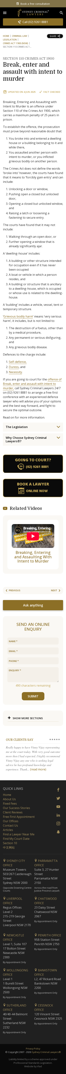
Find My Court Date (16, 839)
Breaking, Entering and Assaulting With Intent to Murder (33, 557)
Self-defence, (18, 362)
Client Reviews (13, 812)
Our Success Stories (16, 808)
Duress (14, 367)
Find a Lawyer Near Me (18, 834)
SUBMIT (33, 696)
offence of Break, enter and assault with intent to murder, (32, 383)
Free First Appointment (19, 817)
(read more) (38, 769)
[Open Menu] (5, 12)
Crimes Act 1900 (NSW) (15, 43)
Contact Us (10, 825)
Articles (8, 830)
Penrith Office (49, 935)
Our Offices (10, 821)
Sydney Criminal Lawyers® (46, 1052)
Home (6, 36)
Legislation (10, 39)
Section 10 (10, 843)
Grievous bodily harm (18, 316)
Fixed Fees (10, 804)
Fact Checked (51, 92)
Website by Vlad (33, 1066)
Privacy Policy (33, 1048)
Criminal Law (19, 36)
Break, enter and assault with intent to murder (32, 69)
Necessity (15, 372)
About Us (9, 799)
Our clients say (19, 739)
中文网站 (9, 847)
